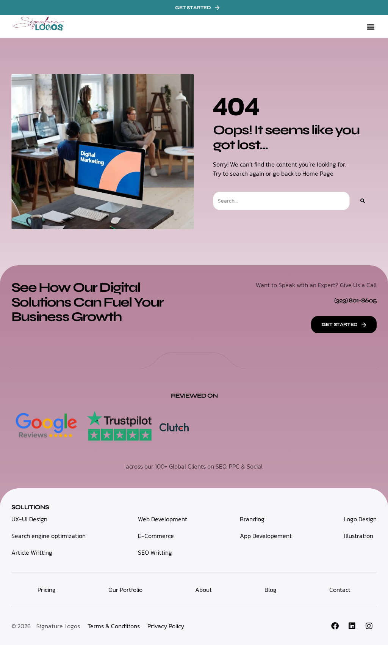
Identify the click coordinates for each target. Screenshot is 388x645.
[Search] (362, 201)
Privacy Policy (165, 626)
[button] (370, 26)
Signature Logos (58, 626)
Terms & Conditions (114, 626)
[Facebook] (335, 626)
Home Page (317, 173)
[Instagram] (369, 626)
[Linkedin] (352, 626)
